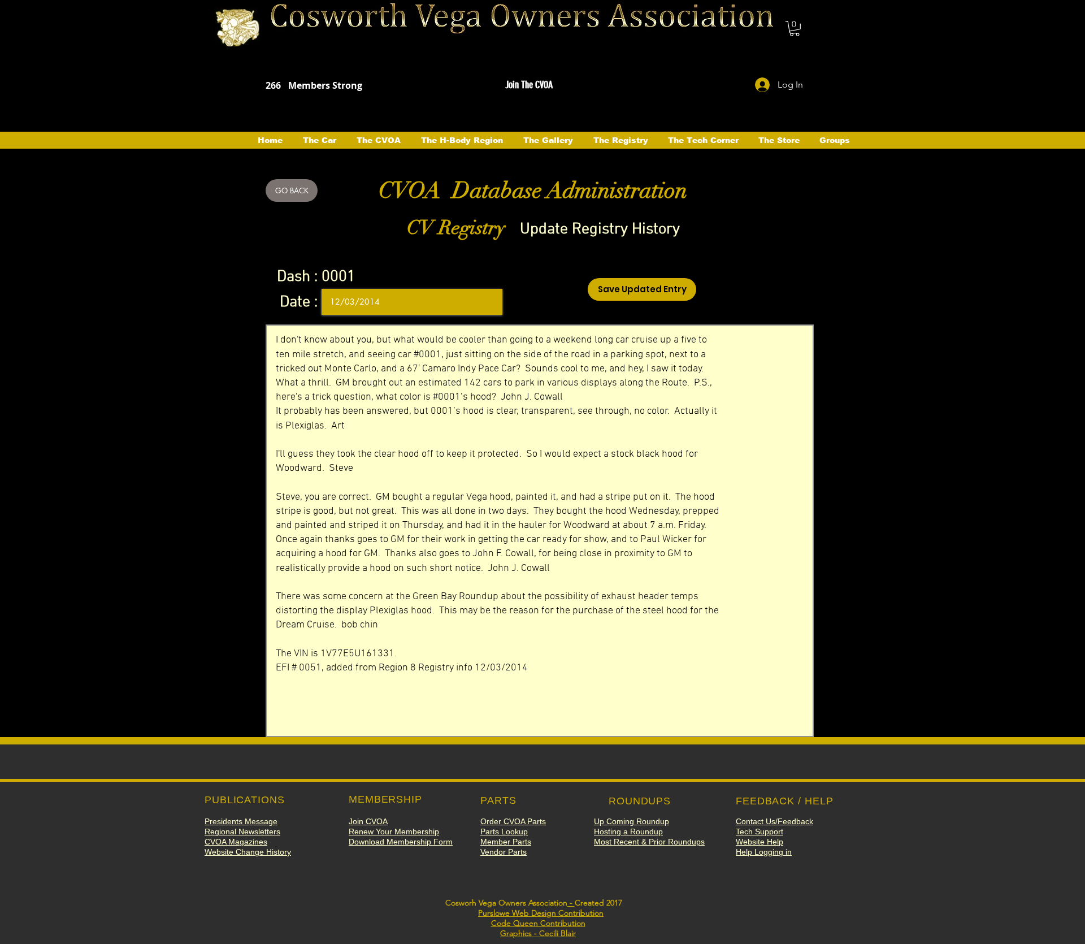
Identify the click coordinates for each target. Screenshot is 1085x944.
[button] (794, 28)
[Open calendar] (486, 301)
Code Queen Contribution (538, 923)
